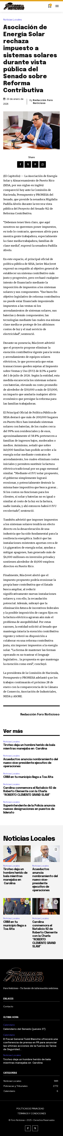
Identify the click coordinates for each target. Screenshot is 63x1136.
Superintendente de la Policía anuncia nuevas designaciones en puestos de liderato (29, 809)
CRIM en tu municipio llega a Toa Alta (28, 777)
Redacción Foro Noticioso (43, 102)
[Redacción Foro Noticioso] (11, 715)
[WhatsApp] (42, 164)
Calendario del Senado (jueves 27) (24, 1029)
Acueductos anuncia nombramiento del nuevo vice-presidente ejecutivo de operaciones (30, 763)
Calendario (9, 1025)
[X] (28, 164)
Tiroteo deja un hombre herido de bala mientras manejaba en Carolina (15, 876)
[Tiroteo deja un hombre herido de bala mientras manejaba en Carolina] (17, 853)
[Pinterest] (35, 164)
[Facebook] (20, 164)
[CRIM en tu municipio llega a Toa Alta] (17, 906)
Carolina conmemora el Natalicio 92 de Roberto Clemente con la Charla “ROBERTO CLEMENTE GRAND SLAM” (29, 791)
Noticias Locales (12, 20)
